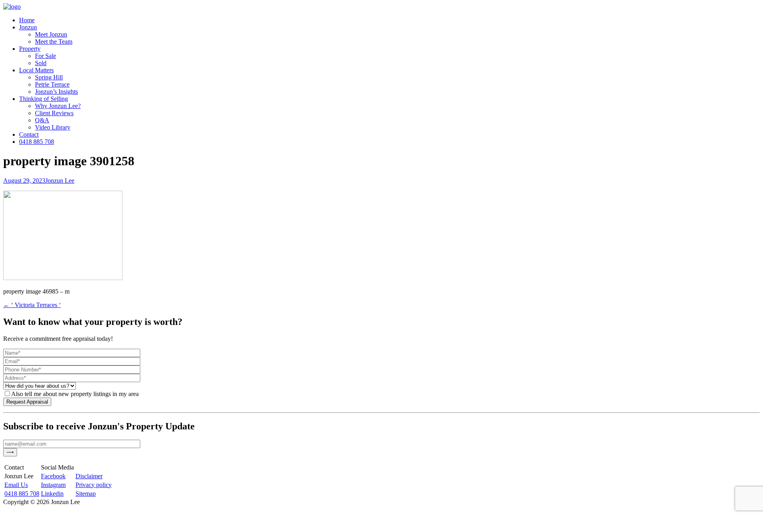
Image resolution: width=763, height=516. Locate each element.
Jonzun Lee (59, 180)
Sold (40, 63)
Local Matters (36, 70)
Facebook (53, 476)
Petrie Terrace (52, 84)
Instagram (53, 484)
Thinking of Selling (43, 98)
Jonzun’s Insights (56, 91)
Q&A (42, 120)
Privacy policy (94, 484)
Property (30, 48)
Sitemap (86, 493)
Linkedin (52, 493)
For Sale (45, 55)
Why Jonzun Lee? (58, 105)
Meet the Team (53, 41)
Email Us (16, 484)
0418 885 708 (36, 141)
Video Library (52, 127)
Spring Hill (49, 77)
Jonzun (28, 27)
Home (27, 20)
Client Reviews (54, 113)
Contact (29, 134)
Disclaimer (89, 476)
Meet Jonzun (51, 34)
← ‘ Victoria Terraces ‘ (32, 304)
